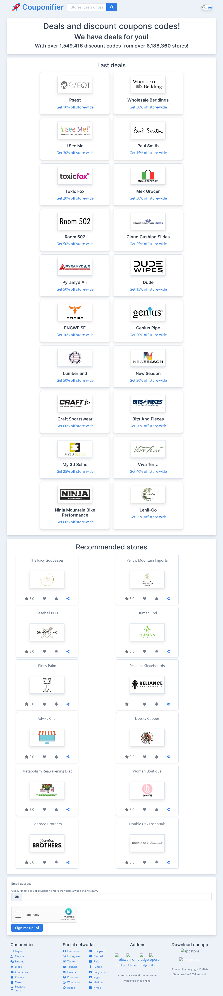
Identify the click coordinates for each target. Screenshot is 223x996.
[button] (206, 7)
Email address (21, 883)
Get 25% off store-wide (148, 243)
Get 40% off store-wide (148, 471)
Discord (98, 956)
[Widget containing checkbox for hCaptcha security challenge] (44, 914)
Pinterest (72, 977)
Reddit (71, 987)
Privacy (19, 977)
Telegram (99, 951)
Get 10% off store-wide (75, 107)
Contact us (21, 972)
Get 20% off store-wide (75, 198)
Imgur (97, 977)
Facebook (73, 951)
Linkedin (72, 972)
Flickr (96, 961)
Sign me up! (25, 928)
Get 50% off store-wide (75, 243)
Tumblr (97, 967)
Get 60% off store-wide (75, 425)
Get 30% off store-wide (148, 107)
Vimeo (97, 987)
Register (20, 956)
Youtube (72, 967)
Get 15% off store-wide (148, 152)
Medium (98, 982)
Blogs (18, 967)
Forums (19, 961)
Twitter (71, 961)
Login (18, 951)
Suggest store (20, 988)
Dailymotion (100, 972)
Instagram (73, 956)
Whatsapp (73, 982)
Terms (19, 982)
